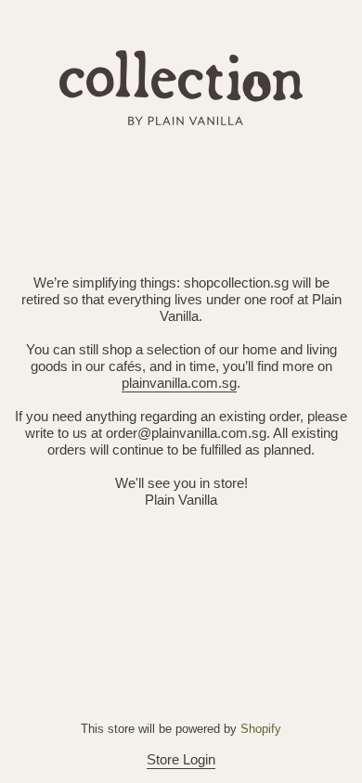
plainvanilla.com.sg (179, 383)
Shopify (260, 729)
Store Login (181, 759)
